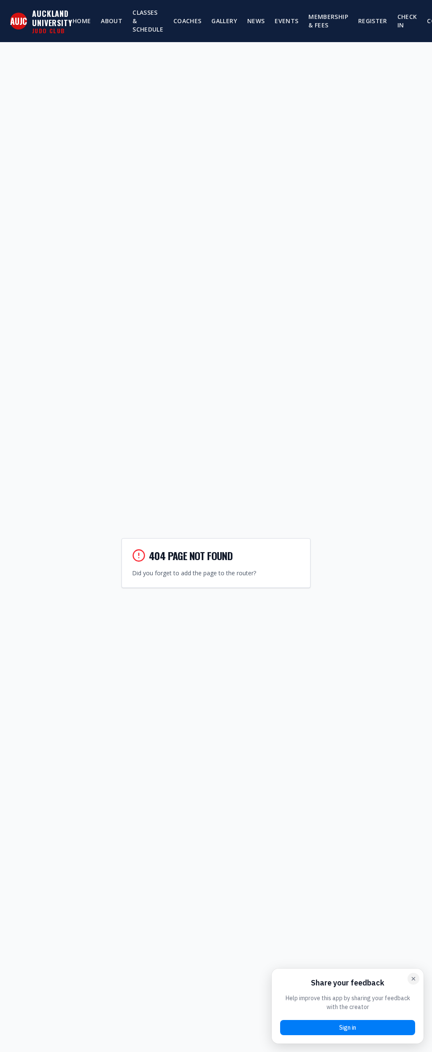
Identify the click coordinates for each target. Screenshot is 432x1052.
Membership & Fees (328, 21)
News (256, 21)
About (111, 21)
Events (286, 21)
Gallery (224, 21)
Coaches (187, 21)
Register (372, 21)
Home (82, 21)
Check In (407, 21)
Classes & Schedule (147, 20)
